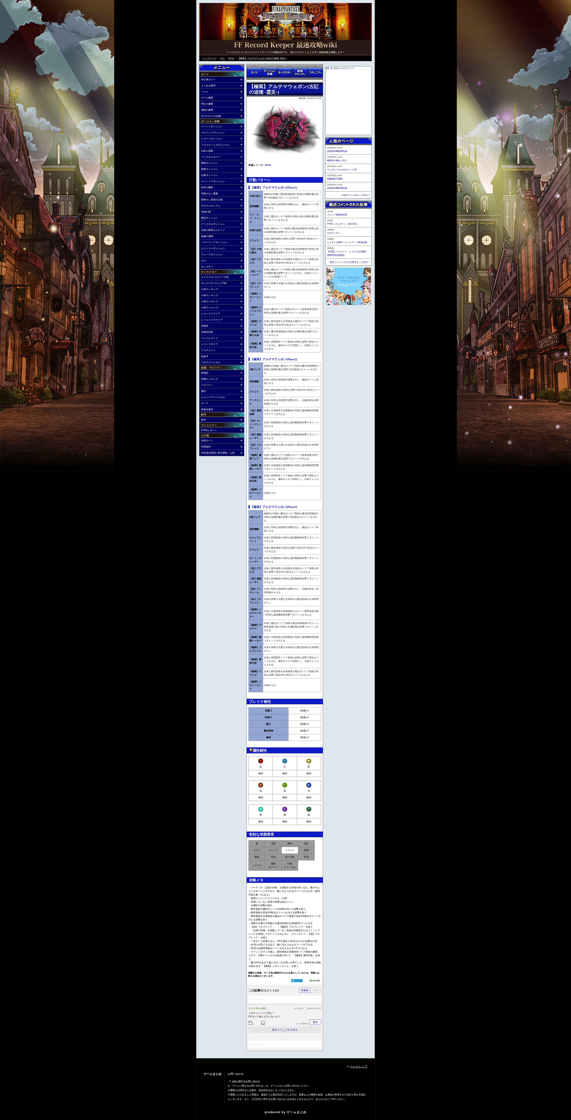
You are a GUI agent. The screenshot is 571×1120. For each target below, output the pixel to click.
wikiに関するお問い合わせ (246, 1081)
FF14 (268, 165)
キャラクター (284, 72)
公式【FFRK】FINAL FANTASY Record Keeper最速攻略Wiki (285, 45)
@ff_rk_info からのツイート (340, 68)
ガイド (254, 72)
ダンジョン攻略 (269, 72)
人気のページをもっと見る (354, 195)
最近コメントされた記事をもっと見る (349, 262)
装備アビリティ (300, 72)
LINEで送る (315, 980)
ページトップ (358, 1066)
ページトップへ (333, 313)
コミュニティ (315, 72)
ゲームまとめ (296, 1112)
